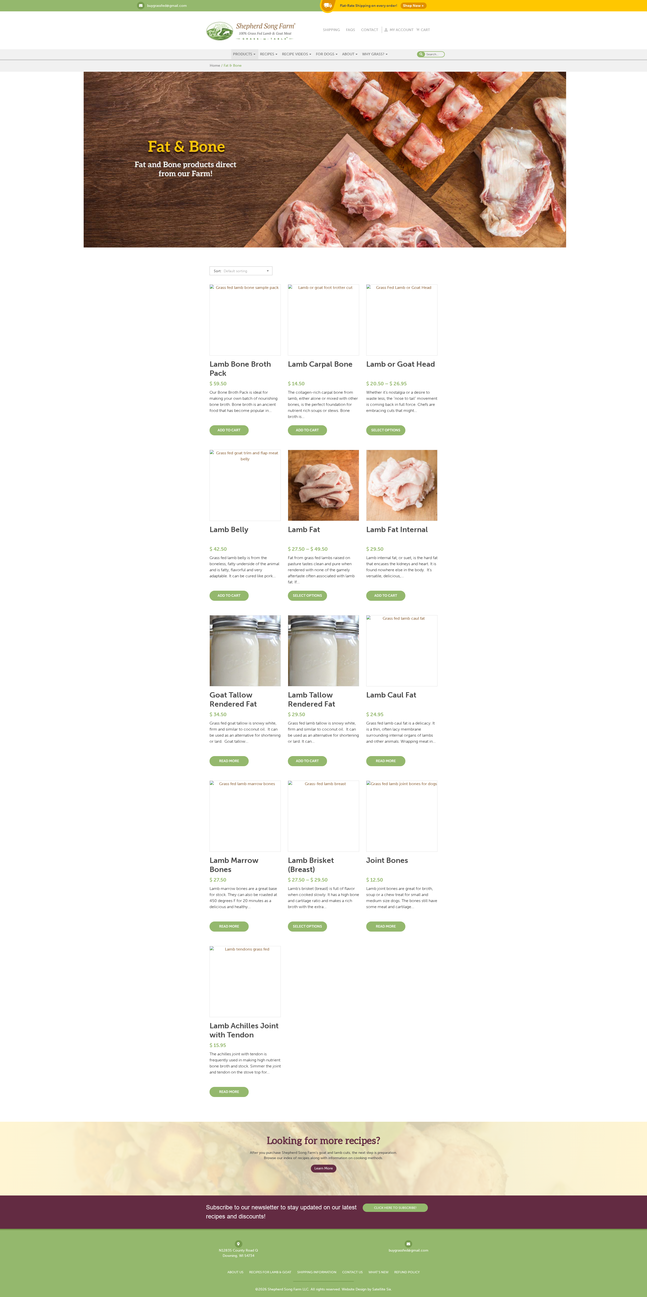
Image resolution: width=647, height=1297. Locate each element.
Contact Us (352, 1272)
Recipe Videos (295, 54)
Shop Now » (413, 6)
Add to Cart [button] (229, 430)
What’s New (378, 1272)
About (348, 54)
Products (242, 54)
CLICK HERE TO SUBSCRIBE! (395, 1208)
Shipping (331, 30)
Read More (229, 761)
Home (215, 65)
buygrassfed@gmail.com (167, 6)
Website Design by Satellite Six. (367, 1289)
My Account (401, 30)
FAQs (350, 30)
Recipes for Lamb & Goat (270, 1272)
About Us (235, 1272)
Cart (425, 30)
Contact (369, 30)
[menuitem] (244, 54)
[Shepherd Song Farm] (250, 30)
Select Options (385, 430)
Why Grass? (373, 54)
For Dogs (325, 54)
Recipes (267, 54)
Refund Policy (407, 1272)
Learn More (323, 1168)
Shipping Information (316, 1272)
